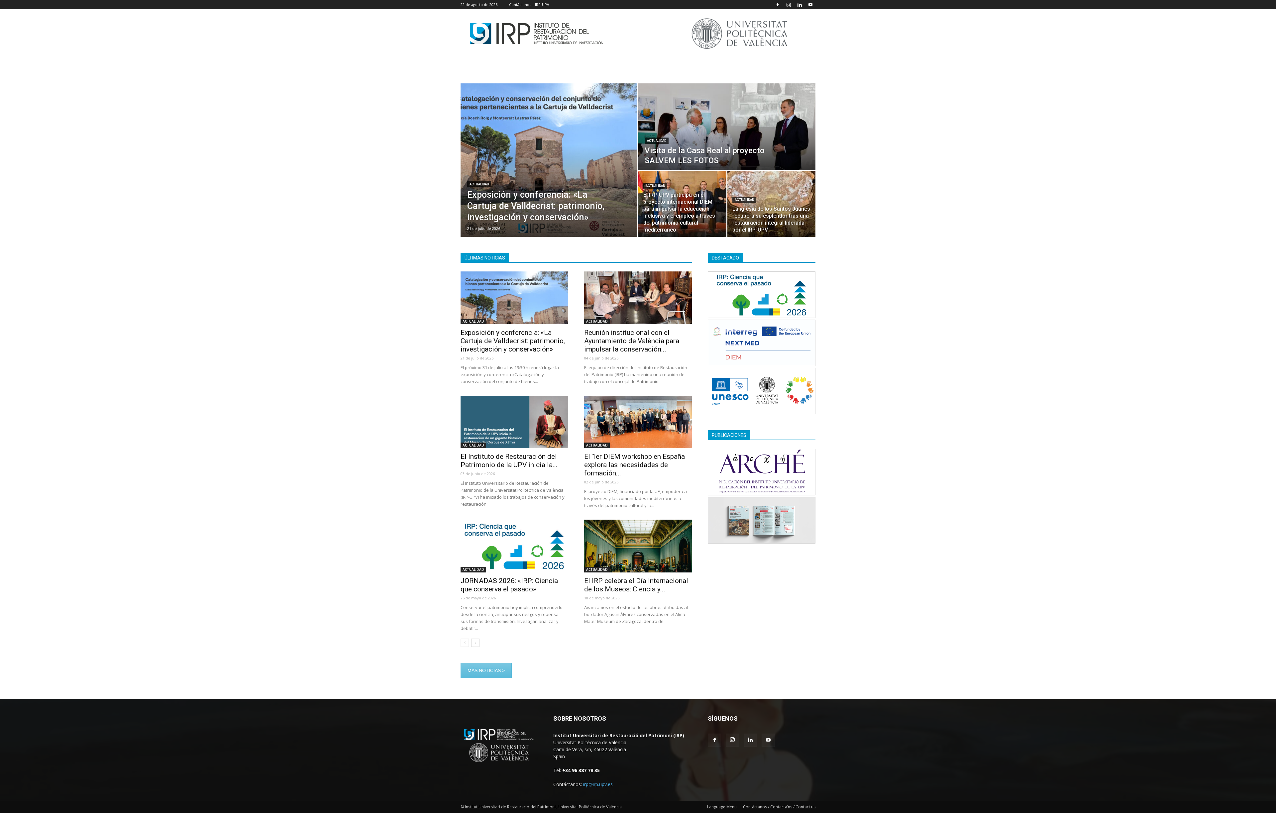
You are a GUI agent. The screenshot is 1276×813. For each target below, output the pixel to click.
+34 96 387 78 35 (581, 770)
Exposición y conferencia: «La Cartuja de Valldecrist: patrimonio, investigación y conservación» (513, 341)
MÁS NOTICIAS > (486, 670)
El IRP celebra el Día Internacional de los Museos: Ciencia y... (636, 585)
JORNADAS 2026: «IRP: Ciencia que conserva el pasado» (509, 585)
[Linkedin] (799, 4)
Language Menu (722, 807)
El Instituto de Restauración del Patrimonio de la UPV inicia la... (509, 461)
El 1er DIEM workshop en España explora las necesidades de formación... (634, 465)
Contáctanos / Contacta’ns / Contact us (779, 807)
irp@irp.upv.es (598, 784)
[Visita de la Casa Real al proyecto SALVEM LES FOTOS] (726, 126)
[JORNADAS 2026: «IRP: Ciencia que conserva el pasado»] (514, 546)
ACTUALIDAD (479, 184)
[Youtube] (810, 4)
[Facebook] (778, 4)
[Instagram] (789, 4)
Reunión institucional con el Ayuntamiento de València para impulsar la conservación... (631, 341)
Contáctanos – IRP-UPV (529, 4)
